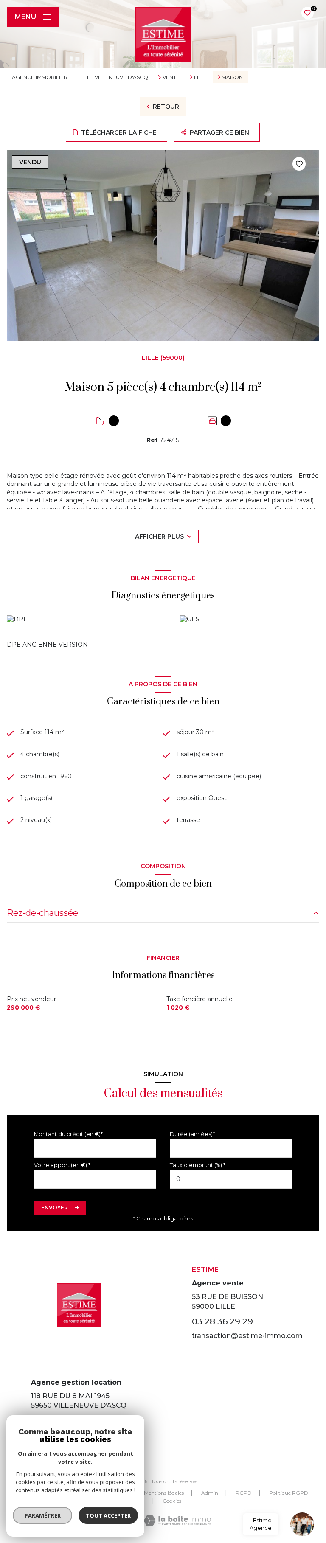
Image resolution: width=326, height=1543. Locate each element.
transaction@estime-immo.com (247, 1336)
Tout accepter (108, 1515)
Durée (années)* (192, 1134)
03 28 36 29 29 (222, 1321)
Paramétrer (43, 1515)
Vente (171, 77)
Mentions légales (164, 1493)
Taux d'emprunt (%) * (197, 1165)
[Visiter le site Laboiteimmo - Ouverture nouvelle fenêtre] (177, 1520)
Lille (201, 77)
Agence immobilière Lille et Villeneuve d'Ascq (80, 77)
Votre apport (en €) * (62, 1165)
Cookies (172, 1501)
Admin (209, 1493)
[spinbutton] (231, 1179)
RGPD (244, 1493)
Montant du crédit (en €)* (68, 1134)
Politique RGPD (288, 1493)
